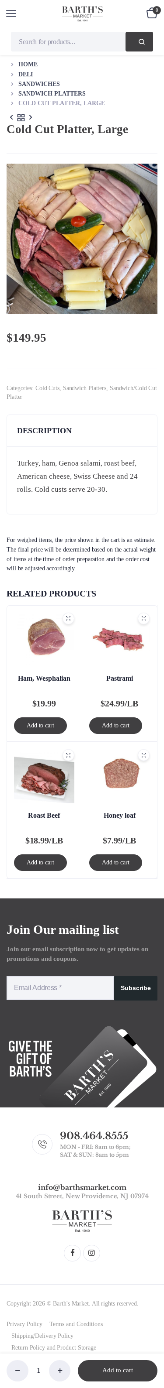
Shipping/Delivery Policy (42, 1336)
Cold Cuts (47, 388)
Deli (25, 74)
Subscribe (136, 987)
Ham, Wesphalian (44, 678)
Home (28, 64)
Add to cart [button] (40, 725)
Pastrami (119, 678)
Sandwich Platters (52, 93)
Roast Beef (44, 815)
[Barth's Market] (82, 13)
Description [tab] (44, 430)
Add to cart (117, 1370)
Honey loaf (120, 815)
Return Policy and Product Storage (53, 1347)
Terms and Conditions (76, 1324)
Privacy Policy (24, 1324)
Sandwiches (39, 84)
